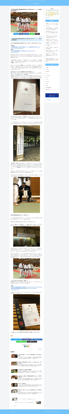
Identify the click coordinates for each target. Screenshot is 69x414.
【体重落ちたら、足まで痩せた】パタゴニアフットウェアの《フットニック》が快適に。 (52, 44)
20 (57, 13)
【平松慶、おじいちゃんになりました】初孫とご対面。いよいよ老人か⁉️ (52, 40)
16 (50, 13)
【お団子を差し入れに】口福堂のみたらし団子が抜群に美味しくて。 (52, 37)
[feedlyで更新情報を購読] (26, 346)
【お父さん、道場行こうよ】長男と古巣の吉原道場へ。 (52, 48)
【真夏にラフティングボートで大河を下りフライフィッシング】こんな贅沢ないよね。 (52, 24)
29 (48, 15)
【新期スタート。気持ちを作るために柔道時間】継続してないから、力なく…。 (52, 55)
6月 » (48, 17)
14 (46, 13)
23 (50, 14)
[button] (37, 34)
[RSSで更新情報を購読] (28, 346)
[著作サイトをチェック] (25, 346)
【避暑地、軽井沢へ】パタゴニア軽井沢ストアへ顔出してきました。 (52, 51)
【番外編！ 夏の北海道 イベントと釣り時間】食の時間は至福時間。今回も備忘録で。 (52, 60)
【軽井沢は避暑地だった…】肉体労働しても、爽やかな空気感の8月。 (52, 29)
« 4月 (46, 17)
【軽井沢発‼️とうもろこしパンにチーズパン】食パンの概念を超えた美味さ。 (52, 32)
